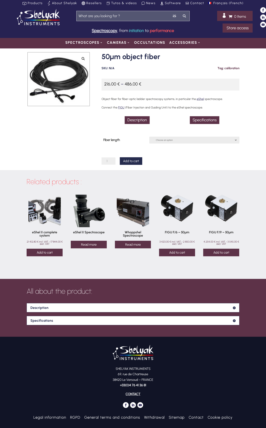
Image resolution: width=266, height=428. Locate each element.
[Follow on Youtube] (263, 24)
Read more (89, 245)
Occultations (149, 43)
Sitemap (177, 417)
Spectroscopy (104, 30)
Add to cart (131, 161)
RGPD (75, 417)
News (151, 3)
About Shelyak (64, 3)
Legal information (49, 417)
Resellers (94, 3)
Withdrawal (154, 417)
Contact (197, 3)
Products (35, 3)
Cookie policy (220, 417)
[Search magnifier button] (184, 16)
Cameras (116, 43)
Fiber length (111, 140)
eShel (200, 99)
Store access (238, 27)
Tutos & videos (124, 3)
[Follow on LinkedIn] (263, 17)
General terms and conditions (112, 417)
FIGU (121, 107)
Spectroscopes (82, 43)
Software (173, 3)
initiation (136, 30)
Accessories (183, 43)
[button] (83, 58)
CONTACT (133, 394)
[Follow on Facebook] (263, 10)
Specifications (205, 119)
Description (137, 119)
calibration (231, 68)
